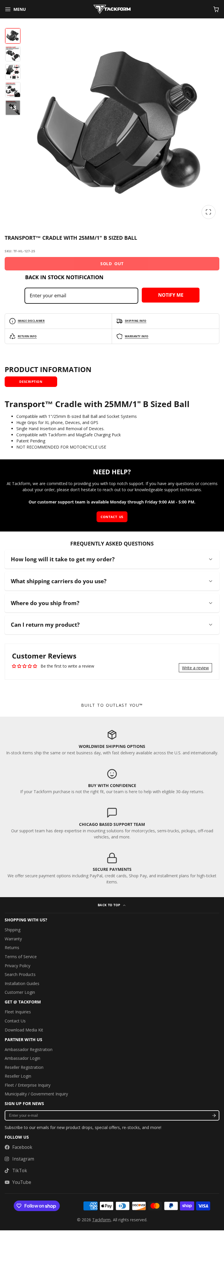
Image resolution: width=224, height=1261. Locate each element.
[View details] (112, 742)
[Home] (112, 9)
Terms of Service (21, 956)
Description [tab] (30, 381)
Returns (12, 947)
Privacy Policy (17, 965)
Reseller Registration (24, 1067)
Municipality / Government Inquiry (36, 1094)
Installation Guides (22, 983)
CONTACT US (112, 517)
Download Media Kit (24, 1030)
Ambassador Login (22, 1058)
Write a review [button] (195, 668)
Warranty (13, 939)
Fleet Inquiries (18, 1012)
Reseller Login (18, 1076)
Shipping (12, 929)
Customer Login (20, 992)
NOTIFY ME (170, 295)
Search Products (20, 974)
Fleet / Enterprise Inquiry (27, 1085)
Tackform (101, 1219)
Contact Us (15, 1021)
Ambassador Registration (28, 1049)
